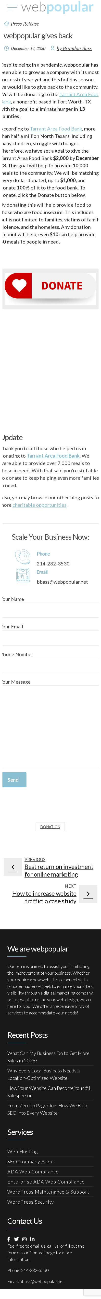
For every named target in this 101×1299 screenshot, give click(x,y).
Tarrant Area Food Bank (56, 128)
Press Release (25, 23)
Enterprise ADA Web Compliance (46, 1181)
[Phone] (23, 557)
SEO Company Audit (30, 1161)
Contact (37, 1252)
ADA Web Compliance (33, 1171)
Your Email (11, 626)
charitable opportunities (39, 505)
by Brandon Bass (74, 48)
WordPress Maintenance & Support (48, 1192)
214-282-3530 (35, 1270)
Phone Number (16, 654)
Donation (50, 826)
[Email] (23, 575)
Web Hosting (22, 1151)
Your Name (12, 599)
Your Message (15, 682)
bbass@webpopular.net (42, 1281)
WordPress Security (30, 1202)
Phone (43, 554)
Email (42, 572)
